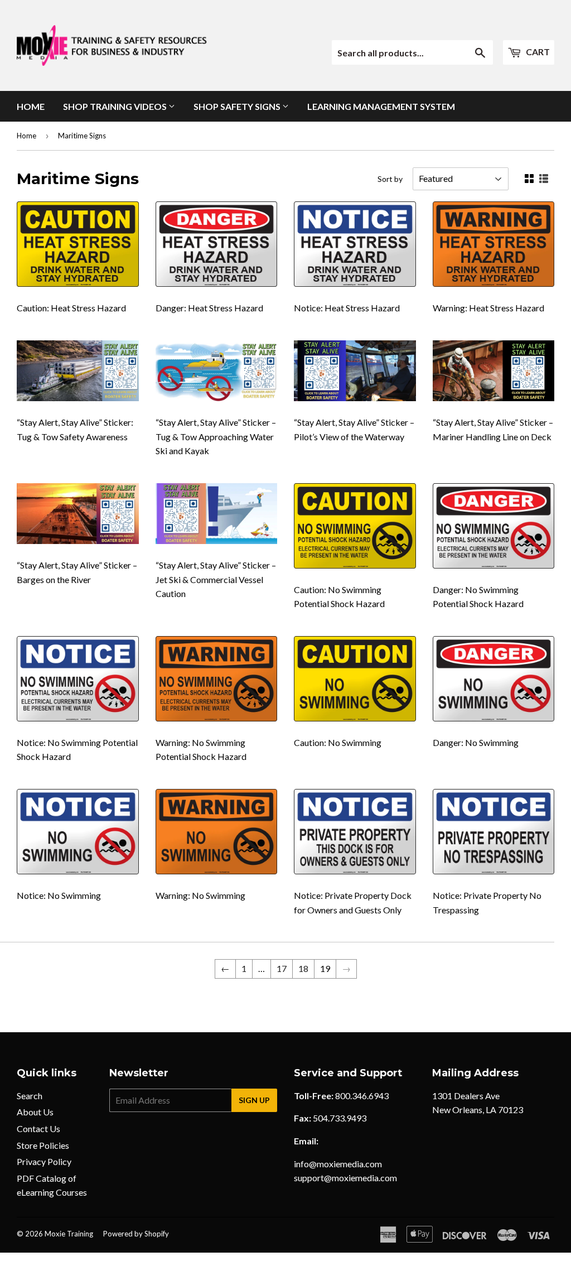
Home (31, 106)
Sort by (390, 179)
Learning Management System (381, 106)
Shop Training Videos (115, 106)
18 (303, 968)
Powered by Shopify (136, 1233)
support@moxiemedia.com (345, 1177)
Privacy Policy (44, 1161)
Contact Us (38, 1128)
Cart (537, 51)
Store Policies (43, 1145)
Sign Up (254, 1100)
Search (29, 1095)
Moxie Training (69, 1233)
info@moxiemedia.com (338, 1163)
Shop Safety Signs (237, 106)
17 (282, 968)
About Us (35, 1111)
